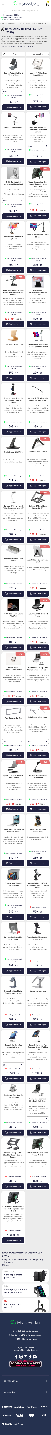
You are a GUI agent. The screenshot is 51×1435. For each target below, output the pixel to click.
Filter (15, 54)
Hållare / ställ (30, 23)
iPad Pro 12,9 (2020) (14, 23)
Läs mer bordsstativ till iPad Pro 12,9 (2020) (18, 46)
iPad (2, 23)
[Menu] (4, 3)
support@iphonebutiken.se (25, 1350)
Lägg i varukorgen (14, 107)
